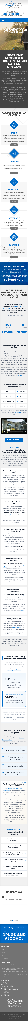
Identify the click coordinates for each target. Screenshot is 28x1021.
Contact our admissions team (17, 716)
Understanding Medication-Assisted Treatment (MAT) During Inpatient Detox (14, 972)
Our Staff (4, 955)
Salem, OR (21, 80)
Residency (4, 952)
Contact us (18, 412)
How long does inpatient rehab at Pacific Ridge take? (13, 846)
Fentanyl (22, 391)
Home (3, 949)
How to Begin (5, 951)
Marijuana (22, 406)
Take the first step (13, 440)
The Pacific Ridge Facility (7, 954)
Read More (14, 144)
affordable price (8, 514)
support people (16, 627)
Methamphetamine (8, 401)
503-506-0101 (12, 14)
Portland (15, 83)
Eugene (22, 83)
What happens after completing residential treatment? (13, 874)
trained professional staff (16, 596)
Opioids (8, 396)
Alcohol (8, 391)
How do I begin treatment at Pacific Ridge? (13, 867)
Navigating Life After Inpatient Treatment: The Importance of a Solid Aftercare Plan (12, 969)
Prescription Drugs (8, 406)
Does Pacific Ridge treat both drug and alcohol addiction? (13, 853)
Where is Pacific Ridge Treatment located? (13, 839)
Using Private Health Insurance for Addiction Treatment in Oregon (14, 975)
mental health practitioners (17, 548)
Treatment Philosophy (7, 957)
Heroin (22, 396)
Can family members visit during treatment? (12, 860)
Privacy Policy (5, 958)
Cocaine (22, 401)
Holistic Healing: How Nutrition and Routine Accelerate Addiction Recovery (14, 965)
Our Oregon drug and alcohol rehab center (13, 78)
